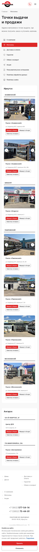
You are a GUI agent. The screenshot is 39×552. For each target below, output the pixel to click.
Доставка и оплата (28, 477)
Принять (19, 543)
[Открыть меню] (35, 4)
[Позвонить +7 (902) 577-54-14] (30, 4)
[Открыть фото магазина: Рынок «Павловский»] (19, 245)
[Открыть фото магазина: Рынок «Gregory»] (19, 197)
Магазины (7, 495)
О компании (8, 492)
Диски (6, 480)
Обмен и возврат (30, 485)
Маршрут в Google (24, 130)
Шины (6, 476)
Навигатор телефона (12, 133)
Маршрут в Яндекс (12, 130)
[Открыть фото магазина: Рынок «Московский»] (19, 373)
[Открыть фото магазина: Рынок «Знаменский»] (19, 109)
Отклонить (20, 548)
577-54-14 (19, 507)
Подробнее (30, 538)
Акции (6, 498)
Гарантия (27, 482)
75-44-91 (19, 511)
